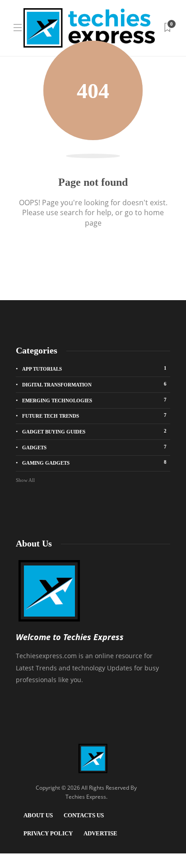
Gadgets (94, 447)
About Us (38, 815)
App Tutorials (94, 368)
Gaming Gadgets (94, 462)
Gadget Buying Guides (94, 431)
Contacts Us (84, 815)
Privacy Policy (48, 833)
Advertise (100, 833)
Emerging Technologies (94, 400)
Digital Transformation (94, 384)
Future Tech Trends (94, 415)
